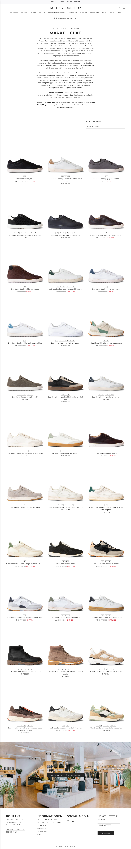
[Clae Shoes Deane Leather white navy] (106, 371)
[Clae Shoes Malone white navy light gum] (106, 591)
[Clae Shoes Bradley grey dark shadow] (106, 153)
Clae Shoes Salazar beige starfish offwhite (106, 671)
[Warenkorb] (124, 8)
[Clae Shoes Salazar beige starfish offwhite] (106, 645)
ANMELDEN (105, 833)
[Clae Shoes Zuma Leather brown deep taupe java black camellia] (25, 702)
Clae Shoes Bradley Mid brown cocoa (25, 289)
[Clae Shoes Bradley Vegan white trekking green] (65, 263)
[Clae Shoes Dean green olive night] (25, 371)
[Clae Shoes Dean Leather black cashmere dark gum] (65, 371)
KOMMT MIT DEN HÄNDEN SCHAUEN (65, 775)
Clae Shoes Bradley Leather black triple (65, 235)
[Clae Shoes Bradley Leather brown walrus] (106, 209)
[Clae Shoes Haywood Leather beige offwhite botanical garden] (106, 481)
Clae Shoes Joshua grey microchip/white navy (24, 617)
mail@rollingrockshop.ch (15, 829)
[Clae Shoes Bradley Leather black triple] (65, 209)
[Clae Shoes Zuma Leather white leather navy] (65, 702)
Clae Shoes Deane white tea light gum (65, 453)
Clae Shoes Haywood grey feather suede (25, 507)
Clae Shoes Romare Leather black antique (25, 671)
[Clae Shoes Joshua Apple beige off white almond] (25, 537)
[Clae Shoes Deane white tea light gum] (65, 427)
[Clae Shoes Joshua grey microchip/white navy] (25, 591)
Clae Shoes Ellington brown (106, 453)
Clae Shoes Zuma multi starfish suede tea (106, 728)
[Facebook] (68, 820)
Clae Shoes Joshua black (65, 564)
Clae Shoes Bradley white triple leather (65, 343)
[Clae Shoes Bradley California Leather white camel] (65, 153)
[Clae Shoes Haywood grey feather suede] (25, 481)
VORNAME (102, 820)
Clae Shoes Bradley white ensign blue (106, 289)
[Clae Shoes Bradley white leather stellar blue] (25, 317)
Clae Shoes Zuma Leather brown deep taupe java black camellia (25, 729)
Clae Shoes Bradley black (24, 179)
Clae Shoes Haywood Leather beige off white (65, 507)
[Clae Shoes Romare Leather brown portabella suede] (65, 645)
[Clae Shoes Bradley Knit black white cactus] (25, 209)
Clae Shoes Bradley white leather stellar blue (25, 343)
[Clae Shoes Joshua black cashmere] (106, 537)
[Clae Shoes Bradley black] (25, 153)
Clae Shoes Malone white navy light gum (106, 617)
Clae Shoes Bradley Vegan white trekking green (65, 289)
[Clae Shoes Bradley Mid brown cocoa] (25, 263)
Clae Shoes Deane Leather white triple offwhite (25, 453)
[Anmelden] (119, 8)
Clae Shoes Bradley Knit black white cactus (25, 235)
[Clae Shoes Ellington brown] (106, 427)
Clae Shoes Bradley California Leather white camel (65, 180)
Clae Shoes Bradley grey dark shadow (106, 179)
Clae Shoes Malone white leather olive (65, 617)
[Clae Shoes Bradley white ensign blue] (106, 263)
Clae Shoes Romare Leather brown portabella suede (65, 673)
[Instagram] (73, 820)
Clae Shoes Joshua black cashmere (106, 564)
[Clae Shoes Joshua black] (65, 537)
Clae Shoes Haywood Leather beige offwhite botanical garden (106, 508)
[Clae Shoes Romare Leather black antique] (25, 645)
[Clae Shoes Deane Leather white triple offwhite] (25, 427)
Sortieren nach (93, 121)
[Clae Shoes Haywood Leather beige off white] (65, 481)
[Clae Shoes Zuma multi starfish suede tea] (106, 702)
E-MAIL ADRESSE (104, 825)
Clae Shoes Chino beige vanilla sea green (106, 343)
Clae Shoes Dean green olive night (25, 397)
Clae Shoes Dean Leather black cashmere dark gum (65, 398)
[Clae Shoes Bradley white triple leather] (65, 317)
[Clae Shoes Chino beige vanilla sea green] (106, 317)
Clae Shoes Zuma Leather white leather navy (65, 728)
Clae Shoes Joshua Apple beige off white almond (24, 564)
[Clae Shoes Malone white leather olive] (65, 591)
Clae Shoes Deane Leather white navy (106, 397)
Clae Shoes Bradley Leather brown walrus (106, 235)
